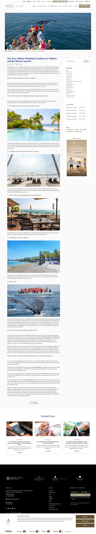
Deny (85, 525)
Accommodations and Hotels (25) (74, 81)
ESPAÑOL (71, 1)
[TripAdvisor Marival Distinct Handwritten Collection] (30, 1)
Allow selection (85, 521)
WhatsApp (13, 499)
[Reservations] (60, 1)
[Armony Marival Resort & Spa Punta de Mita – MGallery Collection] (39, 478)
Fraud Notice (51, 507)
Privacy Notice (52, 505)
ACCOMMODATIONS (52, 6)
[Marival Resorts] (14, 478)
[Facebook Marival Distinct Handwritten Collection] (24, 1)
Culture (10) (69, 73)
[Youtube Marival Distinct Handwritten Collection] (28, 1)
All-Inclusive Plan (42, 6)
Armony (44, 373)
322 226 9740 (10, 503)
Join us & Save (80, 1)
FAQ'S (43, 1)
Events (71, 6)
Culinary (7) (69, 78)
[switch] (37, 531)
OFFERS (76, 6)
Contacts (49, 1)
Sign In (88, 1)
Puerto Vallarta (70, 131)
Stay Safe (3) (69, 82)
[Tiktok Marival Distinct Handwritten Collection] (26, 1)
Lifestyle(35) (69, 75)
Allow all (85, 516)
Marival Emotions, (38, 367)
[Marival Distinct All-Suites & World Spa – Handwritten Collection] (59, 478)
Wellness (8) (69, 76)
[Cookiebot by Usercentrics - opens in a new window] (8, 531)
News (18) (68, 89)
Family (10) (68, 79)
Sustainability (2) (70, 90)
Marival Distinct (30, 379)
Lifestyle (10, 51)
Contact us (51, 490)
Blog (6, 51)
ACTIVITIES (65, 6)
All (67, 70)
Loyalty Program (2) (71, 95)
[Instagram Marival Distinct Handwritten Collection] (23, 1)
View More (19, 452)
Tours (50, 494)
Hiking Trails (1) (70, 87)
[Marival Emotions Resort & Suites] (80, 478)
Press (38, 1)
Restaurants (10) (70, 84)
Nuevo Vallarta (83, 129)
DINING (59, 6)
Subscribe (80, 495)
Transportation (52, 492)
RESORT (34, 6)
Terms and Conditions (53, 509)
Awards (50, 500)
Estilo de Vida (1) (70, 97)
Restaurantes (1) (70, 92)
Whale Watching (70, 129)
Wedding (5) (69, 86)
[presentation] (8, 440)
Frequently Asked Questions (55, 503)
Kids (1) (68, 93)
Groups (50, 496)
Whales (76, 129)
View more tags (78, 131)
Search (86, 61)
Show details (68, 531)
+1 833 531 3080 (10, 496)
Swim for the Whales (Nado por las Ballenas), (48, 336)
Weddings (51, 498)
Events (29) (68, 71)
